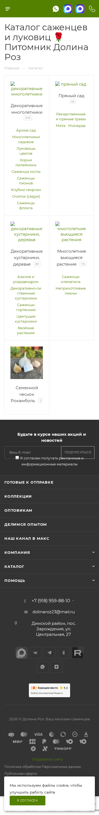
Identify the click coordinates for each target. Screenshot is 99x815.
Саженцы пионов (26, 180)
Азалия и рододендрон (25, 279)
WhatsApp (42, 667)
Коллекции (18, 496)
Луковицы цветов (25, 151)
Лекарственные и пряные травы (71, 116)
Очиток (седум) (26, 196)
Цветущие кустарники (26, 318)
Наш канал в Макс (26, 538)
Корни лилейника (25, 162)
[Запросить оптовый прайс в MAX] (80, 9)
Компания (17, 552)
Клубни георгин (26, 189)
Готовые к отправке (28, 482)
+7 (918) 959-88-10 (51, 601)
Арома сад (26, 130)
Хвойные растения (26, 330)
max (22, 653)
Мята (60, 125)
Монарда (77, 125)
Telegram (50, 653)
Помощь (14, 580)
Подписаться (78, 452)
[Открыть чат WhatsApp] (56, 9)
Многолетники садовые (26, 139)
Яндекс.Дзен (56, 667)
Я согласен (27, 800)
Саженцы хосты (26, 171)
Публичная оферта (20, 774)
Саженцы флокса (26, 205)
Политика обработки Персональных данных (42, 767)
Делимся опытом (25, 524)
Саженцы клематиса (71, 279)
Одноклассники (64, 653)
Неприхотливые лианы (71, 290)
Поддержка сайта (47, 759)
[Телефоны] (92, 9)
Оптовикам (18, 510)
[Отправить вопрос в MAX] (68, 9)
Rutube (78, 653)
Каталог (14, 566)
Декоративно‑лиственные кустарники (25, 293)
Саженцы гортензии (26, 307)
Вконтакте (36, 653)
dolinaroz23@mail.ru (53, 611)
